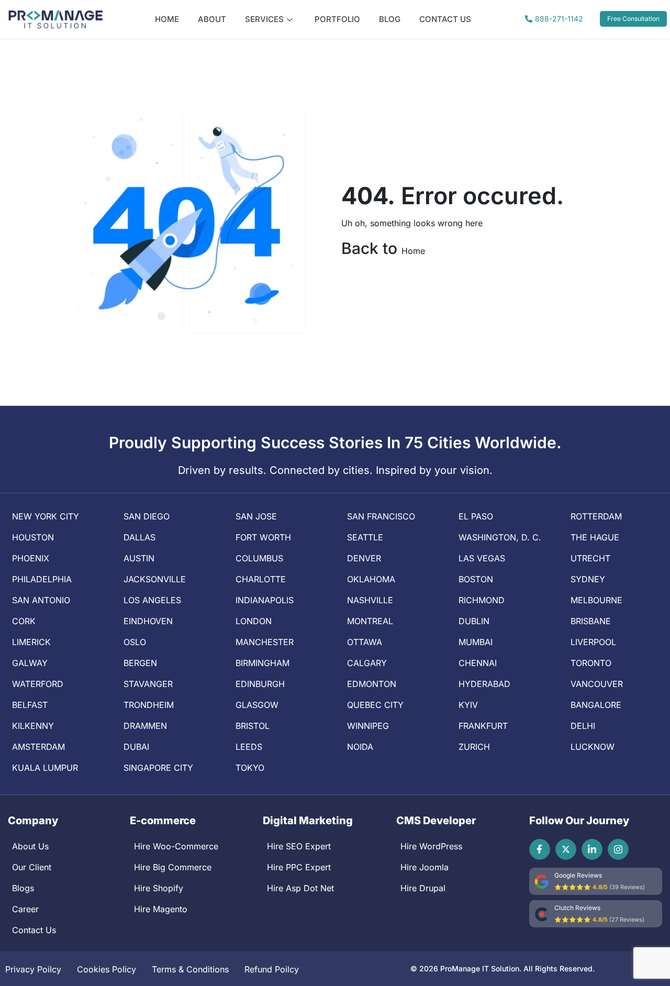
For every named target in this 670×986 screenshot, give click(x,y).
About (212, 19)
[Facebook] (539, 849)
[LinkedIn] (592, 849)
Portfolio (337, 19)
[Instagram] (618, 849)
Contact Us (445, 19)
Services (264, 19)
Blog (389, 19)
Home (167, 19)
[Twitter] (565, 849)
